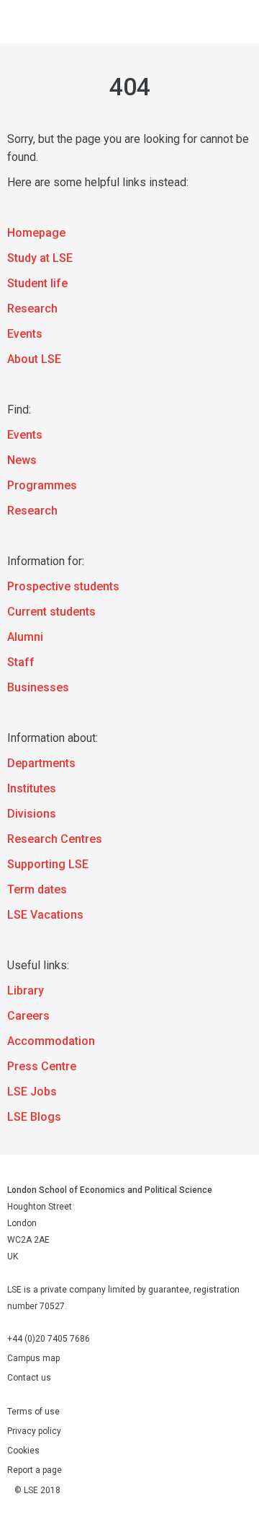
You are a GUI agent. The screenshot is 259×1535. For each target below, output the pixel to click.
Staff (21, 662)
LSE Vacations (45, 915)
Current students (51, 611)
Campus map (33, 1358)
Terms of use (33, 1412)
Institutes (31, 788)
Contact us (29, 1378)
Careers (28, 1016)
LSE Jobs (32, 1091)
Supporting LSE (47, 864)
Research (32, 308)
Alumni (25, 637)
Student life (37, 283)
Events (24, 334)
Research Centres (54, 839)
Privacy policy (34, 1431)
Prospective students (63, 586)
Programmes (42, 485)
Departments (41, 763)
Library (25, 990)
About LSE (34, 359)
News (22, 460)
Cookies (23, 1451)
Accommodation (51, 1041)
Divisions (31, 814)
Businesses (38, 687)
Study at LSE (40, 258)
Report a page (34, 1470)
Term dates (37, 889)
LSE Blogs (34, 1117)
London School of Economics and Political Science (25, 22)
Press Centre (41, 1066)
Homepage (36, 233)
